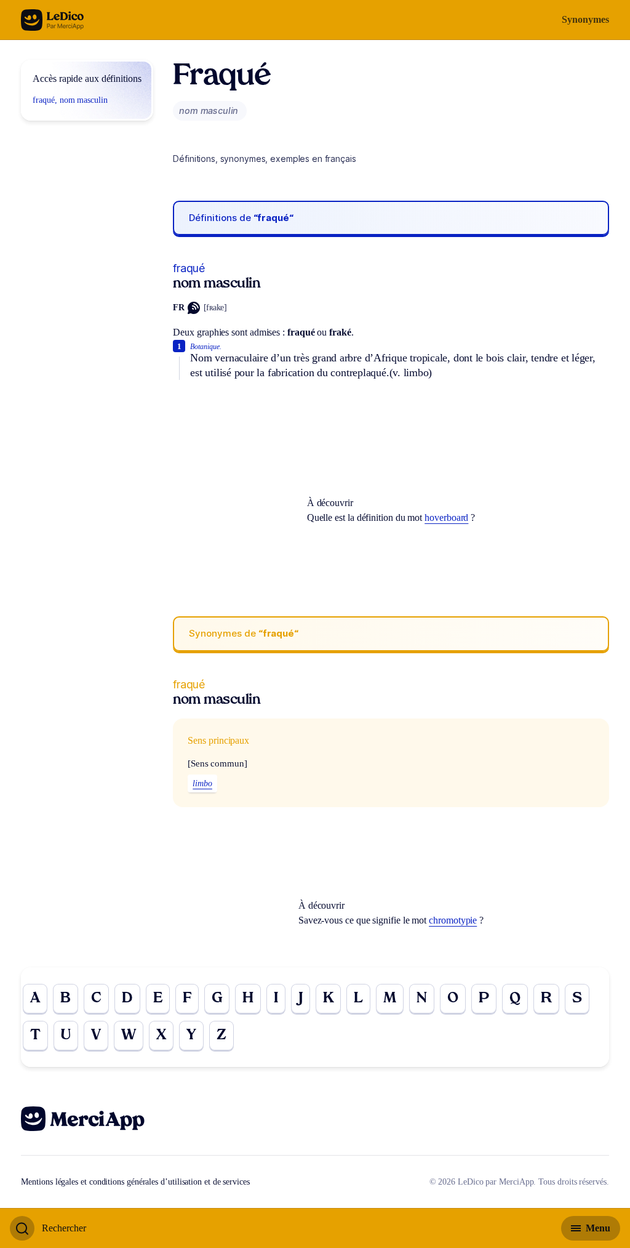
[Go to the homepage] (52, 20)
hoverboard (446, 517)
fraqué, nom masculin (70, 100)
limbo (202, 783)
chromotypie (453, 920)
